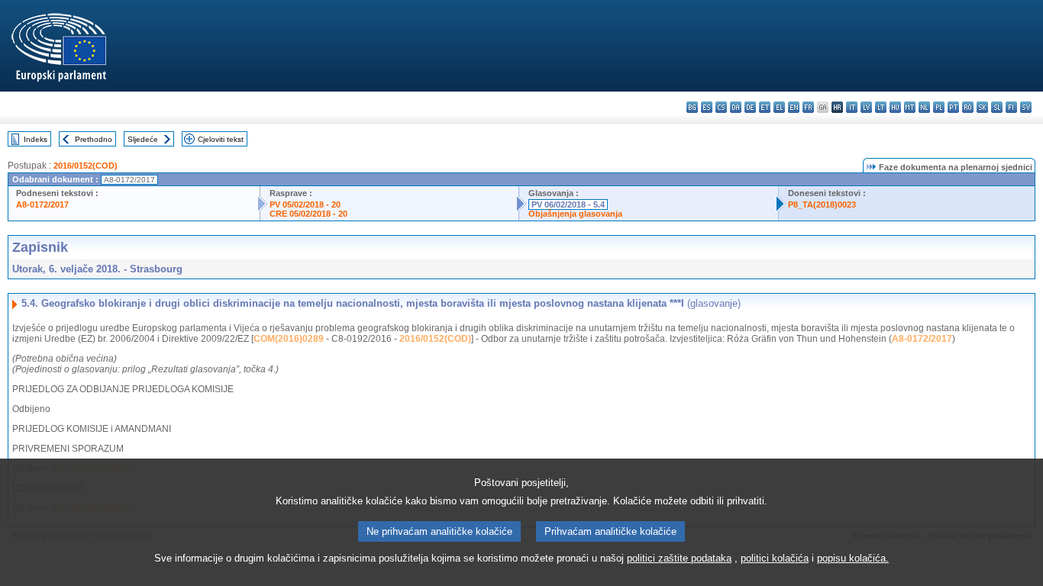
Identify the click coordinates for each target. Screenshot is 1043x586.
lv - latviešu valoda (866, 107)
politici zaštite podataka (679, 558)
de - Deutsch (750, 107)
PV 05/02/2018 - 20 (305, 204)
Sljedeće (143, 139)
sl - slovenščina (997, 107)
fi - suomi (1011, 107)
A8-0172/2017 (42, 204)
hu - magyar (895, 107)
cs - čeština (721, 107)
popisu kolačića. (853, 558)
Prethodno (93, 139)
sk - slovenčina (982, 107)
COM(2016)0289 (288, 338)
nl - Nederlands (924, 107)
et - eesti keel (764, 107)
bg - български (692, 107)
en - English (793, 107)
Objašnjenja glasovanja (575, 213)
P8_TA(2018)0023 (822, 204)
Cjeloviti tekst (221, 139)
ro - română (968, 107)
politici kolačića (775, 558)
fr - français (808, 107)
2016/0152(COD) (85, 165)
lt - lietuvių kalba (880, 107)
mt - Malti (909, 107)
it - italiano (851, 107)
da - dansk (735, 107)
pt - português (953, 107)
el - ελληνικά (779, 107)
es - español (706, 107)
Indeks (35, 139)
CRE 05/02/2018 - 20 (308, 213)
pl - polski (939, 107)
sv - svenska (1026, 107)
